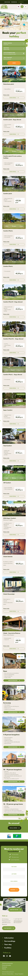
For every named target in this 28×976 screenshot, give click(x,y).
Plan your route (7, 928)
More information (12, 680)
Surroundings (9, 941)
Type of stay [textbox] (6, 49)
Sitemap (4, 968)
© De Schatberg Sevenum (8, 971)
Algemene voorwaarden (7, 963)
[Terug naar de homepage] (4, 6)
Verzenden (12, 889)
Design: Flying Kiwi (19, 974)
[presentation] (3, 74)
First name (14, 866)
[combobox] (14, 49)
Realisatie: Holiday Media (8, 974)
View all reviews (13, 828)
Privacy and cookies (6, 965)
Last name (14, 873)
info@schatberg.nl (18, 920)
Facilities (7, 948)
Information (9, 938)
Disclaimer (4, 967)
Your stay (8, 944)
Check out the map (14, 909)
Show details (12, 97)
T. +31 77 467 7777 (18, 919)
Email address (14, 881)
